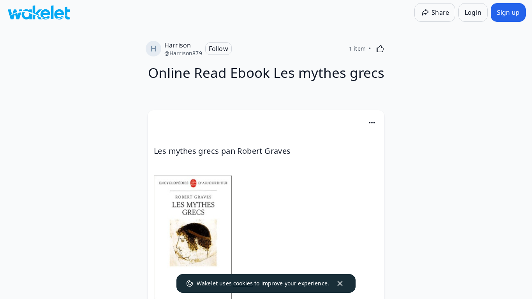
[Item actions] (372, 122)
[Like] (380, 48)
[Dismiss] (340, 283)
